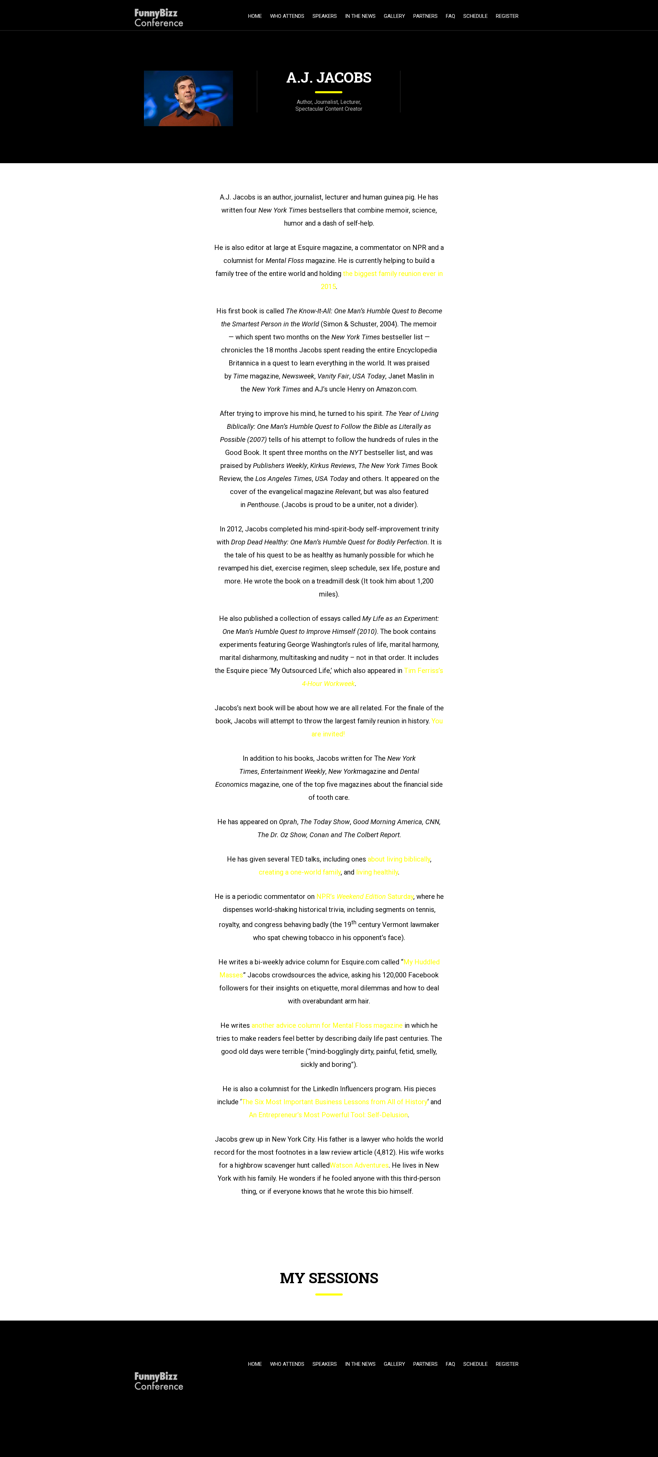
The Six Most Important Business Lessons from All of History (334, 1102)
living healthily (377, 872)
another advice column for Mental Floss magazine (327, 1025)
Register (507, 16)
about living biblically (399, 859)
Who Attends (287, 16)
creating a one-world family (300, 872)
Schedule (475, 16)
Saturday (400, 896)
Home (255, 16)
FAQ (450, 16)
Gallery (394, 16)
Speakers (325, 16)
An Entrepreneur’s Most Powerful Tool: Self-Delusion (328, 1115)
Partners (425, 16)
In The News (360, 16)
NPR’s (325, 896)
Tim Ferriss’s (423, 670)
